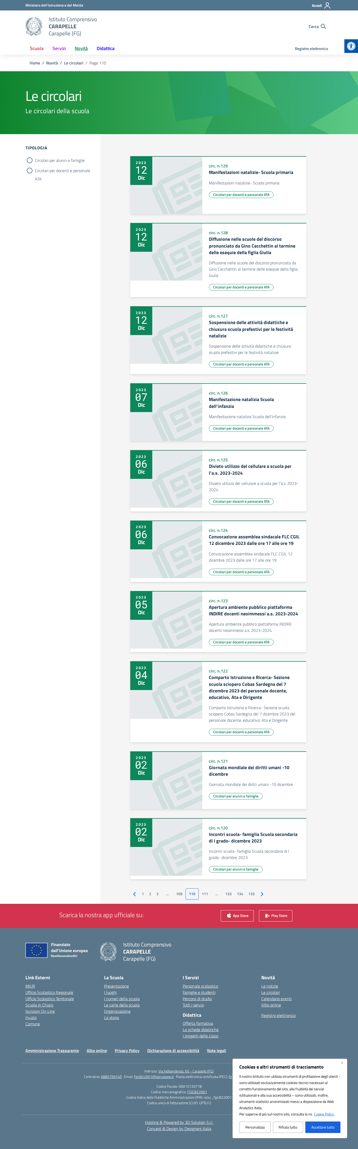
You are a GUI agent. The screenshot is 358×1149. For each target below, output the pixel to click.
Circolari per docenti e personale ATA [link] (241, 194)
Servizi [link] (59, 48)
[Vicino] (342, 1063)
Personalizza (255, 1127)
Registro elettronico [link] (311, 49)
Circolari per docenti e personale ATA (62, 171)
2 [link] (150, 894)
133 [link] (228, 894)
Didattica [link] (106, 48)
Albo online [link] (271, 1005)
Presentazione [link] (116, 986)
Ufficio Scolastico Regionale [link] (49, 992)
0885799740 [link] (111, 1076)
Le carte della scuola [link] (122, 1005)
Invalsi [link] (31, 1017)
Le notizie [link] (269, 986)
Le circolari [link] (270, 992)
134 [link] (240, 894)
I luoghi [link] (110, 992)
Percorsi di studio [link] (197, 998)
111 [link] (205, 894)
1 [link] (143, 894)
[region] (290, 1098)
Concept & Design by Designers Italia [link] (179, 1128)
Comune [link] (32, 1024)
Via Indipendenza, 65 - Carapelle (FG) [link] (186, 1071)
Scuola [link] (37, 48)
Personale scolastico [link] (200, 986)
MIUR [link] (30, 986)
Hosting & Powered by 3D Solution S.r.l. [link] (179, 1122)
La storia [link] (111, 1017)
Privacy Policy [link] (127, 1050)
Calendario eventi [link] (276, 998)
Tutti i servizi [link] (193, 1005)
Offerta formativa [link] (198, 1023)
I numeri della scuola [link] (122, 998)
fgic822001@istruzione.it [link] (154, 1076)
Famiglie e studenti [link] (199, 992)
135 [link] (251, 894)
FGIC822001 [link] (197, 1092)
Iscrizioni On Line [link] (40, 1011)
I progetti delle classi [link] (200, 1036)
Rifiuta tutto (288, 1127)
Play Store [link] (278, 915)
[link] (351, 46)
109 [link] (179, 894)
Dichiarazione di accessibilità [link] (173, 1050)
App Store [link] (240, 915)
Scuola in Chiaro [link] (39, 1005)
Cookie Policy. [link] (324, 1114)
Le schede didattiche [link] (201, 1029)
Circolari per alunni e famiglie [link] (235, 796)
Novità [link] (81, 48)
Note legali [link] (216, 1050)
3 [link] (157, 894)
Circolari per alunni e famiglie (60, 160)
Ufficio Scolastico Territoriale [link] (49, 998)
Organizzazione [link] (117, 1011)
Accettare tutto (322, 1127)
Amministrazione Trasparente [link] (52, 1050)
